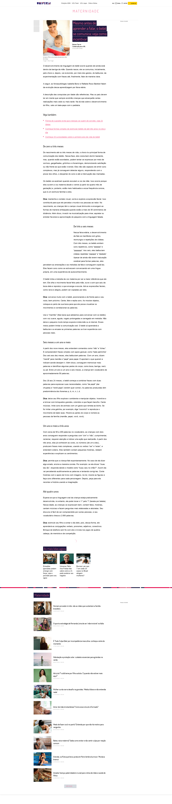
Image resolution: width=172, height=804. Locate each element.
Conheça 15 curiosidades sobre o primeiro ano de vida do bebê (72, 137)
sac (113, 3)
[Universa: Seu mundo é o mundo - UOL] (43, 3)
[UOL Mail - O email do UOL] (118, 3)
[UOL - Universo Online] (52, 3)
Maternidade (86, 11)
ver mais (69, 786)
